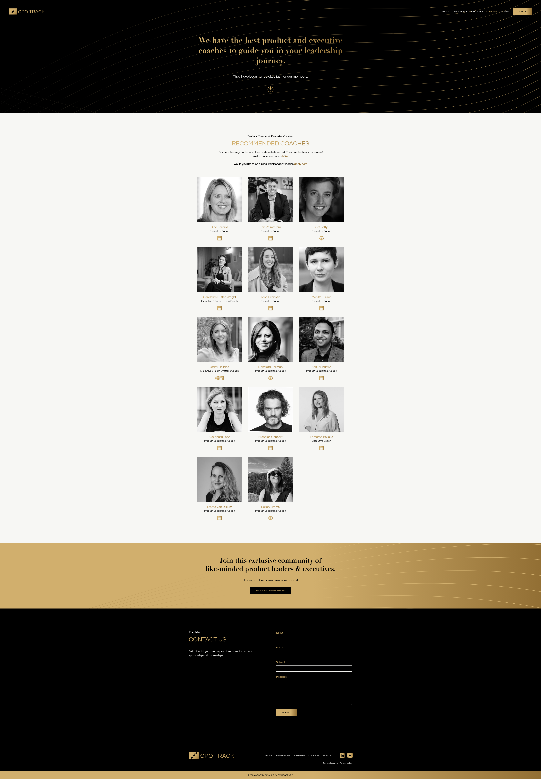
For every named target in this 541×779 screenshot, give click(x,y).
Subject (280, 662)
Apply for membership (270, 590)
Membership (460, 11)
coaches (314, 755)
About (445, 11)
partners (299, 755)
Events (505, 11)
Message (281, 677)
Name (279, 633)
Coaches (491, 11)
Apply (522, 11)
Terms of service (330, 763)
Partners (477, 11)
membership (283, 755)
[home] (27, 11)
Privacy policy (346, 763)
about (268, 755)
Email (279, 647)
